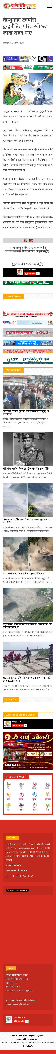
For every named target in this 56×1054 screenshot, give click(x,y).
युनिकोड (40, 1035)
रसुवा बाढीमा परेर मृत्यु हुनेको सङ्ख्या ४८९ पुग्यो (24, 573)
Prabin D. (29, 1046)
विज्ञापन (32, 1035)
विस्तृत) (9, 860)
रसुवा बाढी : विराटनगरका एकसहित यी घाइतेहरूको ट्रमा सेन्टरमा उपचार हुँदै (27, 625)
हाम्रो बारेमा (23, 1035)
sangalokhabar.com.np (27, 1039)
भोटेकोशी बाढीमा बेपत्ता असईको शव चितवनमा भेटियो (26, 469)
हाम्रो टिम (14, 1035)
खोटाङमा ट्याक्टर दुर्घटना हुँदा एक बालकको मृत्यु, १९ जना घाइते (26, 412)
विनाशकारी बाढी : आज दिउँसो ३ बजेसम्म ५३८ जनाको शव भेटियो (26, 521)
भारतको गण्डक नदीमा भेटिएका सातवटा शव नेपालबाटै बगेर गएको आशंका (27, 679)
